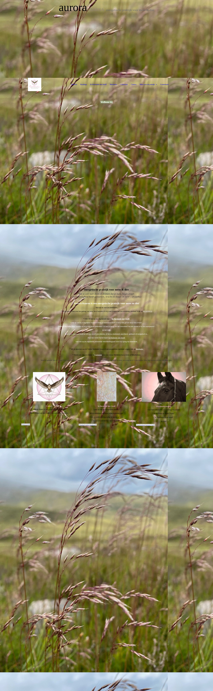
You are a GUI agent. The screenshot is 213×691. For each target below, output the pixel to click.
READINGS (147, 311)
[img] (106, 39)
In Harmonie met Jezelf (98, 84)
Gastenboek (164, 84)
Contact (133, 84)
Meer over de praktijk (147, 84)
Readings (83, 84)
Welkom (74, 84)
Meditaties (113, 84)
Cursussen (124, 84)
